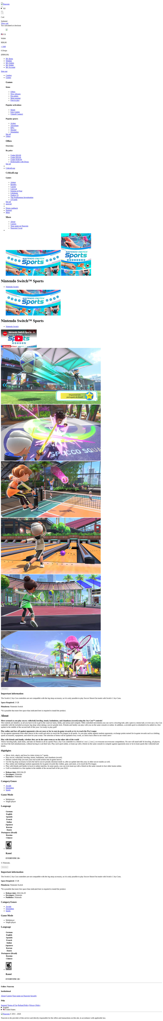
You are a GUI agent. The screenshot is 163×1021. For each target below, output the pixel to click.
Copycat (14, 189)
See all (8, 134)
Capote (13, 187)
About (13, 222)
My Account (10, 67)
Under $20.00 (16, 155)
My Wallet (10, 65)
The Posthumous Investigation (22, 197)
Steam (13, 110)
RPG (12, 128)
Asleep (13, 182)
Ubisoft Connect (17, 114)
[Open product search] (2, 11)
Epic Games (15, 112)
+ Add (3, 46)
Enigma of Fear (16, 191)
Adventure (14, 126)
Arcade (8, 786)
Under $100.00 (16, 160)
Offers (13, 92)
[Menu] (2, 2)
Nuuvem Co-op (16, 228)
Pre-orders (14, 96)
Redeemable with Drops (20, 162)
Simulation (15, 132)
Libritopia (14, 193)
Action (13, 123)
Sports (8, 790)
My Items (9, 59)
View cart (4, 23)
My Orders (10, 63)
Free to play (15, 100)
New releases (16, 94)
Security (33, 996)
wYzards (14, 200)
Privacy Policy (34, 1005)
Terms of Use (12, 1005)
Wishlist (9, 61)
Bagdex (13, 185)
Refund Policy (23, 1005)
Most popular (16, 98)
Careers (13, 224)
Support (4, 1005)
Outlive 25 (14, 195)
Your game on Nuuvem (19, 226)
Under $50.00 (16, 157)
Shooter (13, 130)
